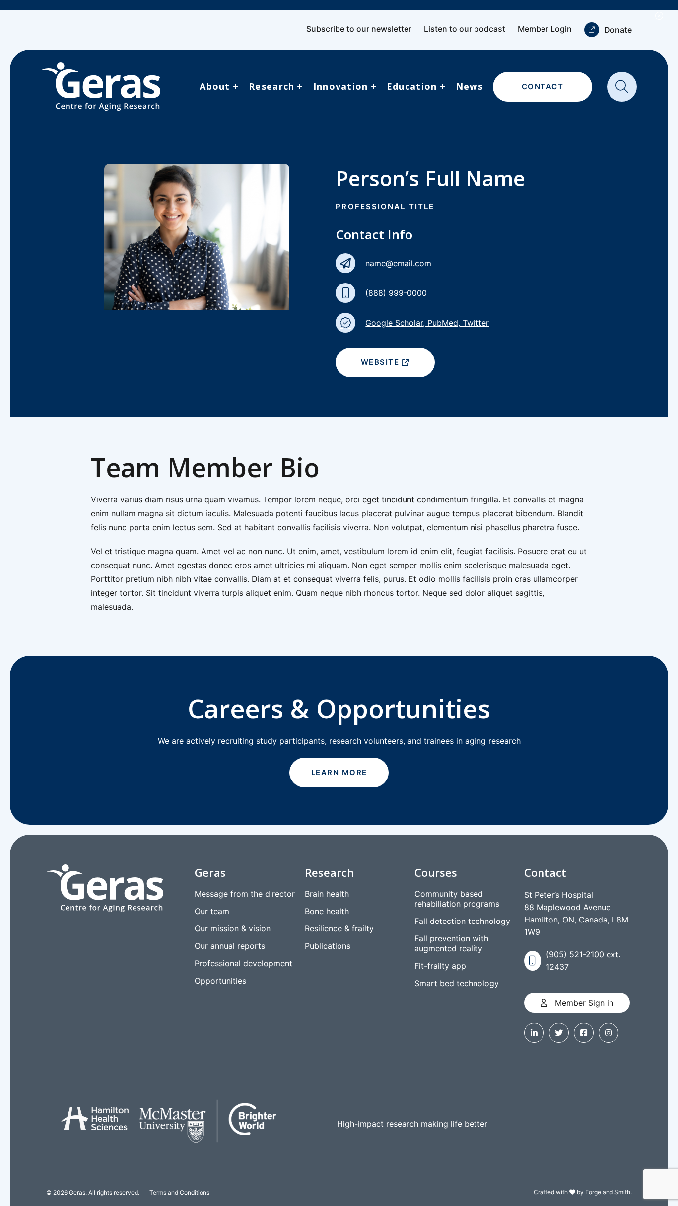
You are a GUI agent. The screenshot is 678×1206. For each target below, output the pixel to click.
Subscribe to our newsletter (358, 29)
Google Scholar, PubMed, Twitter (427, 323)
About (215, 86)
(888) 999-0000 (396, 293)
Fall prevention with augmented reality (451, 943)
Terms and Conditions (179, 1192)
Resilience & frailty (339, 928)
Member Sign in (582, 1003)
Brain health (327, 894)
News (469, 86)
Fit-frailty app (440, 966)
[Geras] (100, 86)
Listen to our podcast (464, 29)
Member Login (545, 29)
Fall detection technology (462, 921)
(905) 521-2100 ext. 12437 (583, 960)
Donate (618, 30)
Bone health (327, 911)
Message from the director (245, 894)
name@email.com (398, 263)
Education (412, 86)
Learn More (339, 772)
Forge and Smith (607, 1192)
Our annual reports (230, 946)
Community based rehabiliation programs (456, 899)
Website (380, 362)
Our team (212, 911)
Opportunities (220, 981)
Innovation (340, 86)
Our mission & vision (233, 928)
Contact (543, 86)
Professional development (243, 963)
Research (271, 86)
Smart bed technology (456, 983)
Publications (327, 946)
